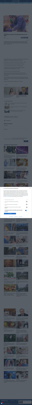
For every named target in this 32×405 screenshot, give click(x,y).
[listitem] (16, 199)
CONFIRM (10, 213)
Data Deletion (11, 216)
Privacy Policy (21, 216)
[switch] (26, 201)
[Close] (30, 188)
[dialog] (16, 202)
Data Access (16, 216)
